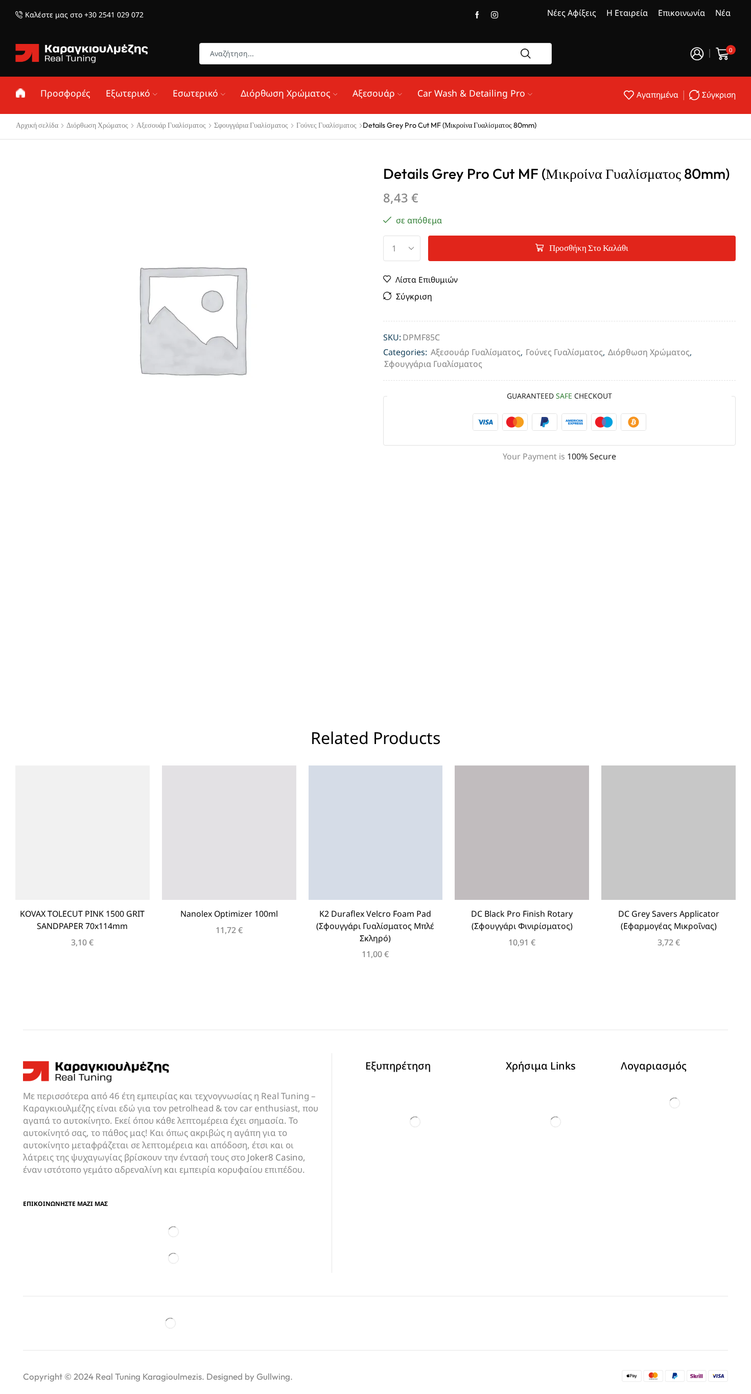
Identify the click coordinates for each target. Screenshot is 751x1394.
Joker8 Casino (275, 1157)
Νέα (723, 12)
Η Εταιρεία (627, 12)
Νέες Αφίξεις (571, 12)
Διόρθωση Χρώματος (286, 93)
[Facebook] (477, 15)
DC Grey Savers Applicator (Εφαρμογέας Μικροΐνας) (668, 920)
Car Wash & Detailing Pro (471, 93)
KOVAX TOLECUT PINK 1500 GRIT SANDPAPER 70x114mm (82, 920)
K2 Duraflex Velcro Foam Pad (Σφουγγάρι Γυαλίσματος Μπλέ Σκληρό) (375, 926)
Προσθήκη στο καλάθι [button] (82, 836)
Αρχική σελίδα (37, 125)
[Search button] (525, 53)
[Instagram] (494, 15)
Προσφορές (65, 93)
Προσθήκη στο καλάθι (588, 247)
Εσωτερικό (195, 93)
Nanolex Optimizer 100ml (229, 913)
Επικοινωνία (681, 12)
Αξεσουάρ (374, 93)
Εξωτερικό (128, 93)
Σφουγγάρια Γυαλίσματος (251, 125)
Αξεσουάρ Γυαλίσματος (171, 125)
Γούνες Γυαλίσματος (326, 125)
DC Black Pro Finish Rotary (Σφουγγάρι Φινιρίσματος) (522, 920)
